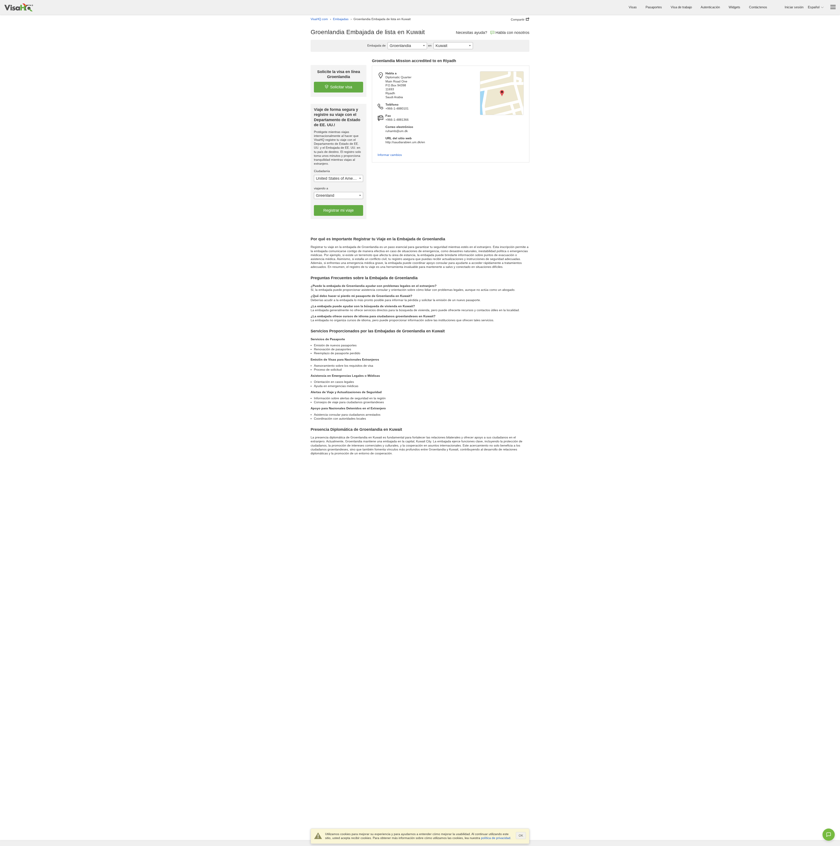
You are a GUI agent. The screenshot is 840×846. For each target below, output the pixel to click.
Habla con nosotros (512, 32)
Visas (633, 7)
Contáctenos (758, 7)
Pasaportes (654, 7)
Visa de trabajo (681, 7)
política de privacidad (495, 838)
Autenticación (710, 7)
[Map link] (502, 93)
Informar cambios (390, 155)
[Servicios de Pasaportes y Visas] (18, 7)
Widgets (734, 7)
